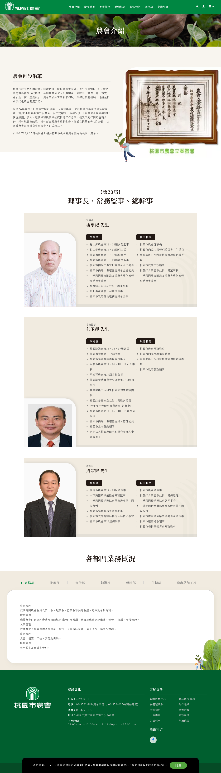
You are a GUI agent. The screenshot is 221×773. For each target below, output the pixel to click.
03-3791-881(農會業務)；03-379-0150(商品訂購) (107, 704)
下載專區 (155, 715)
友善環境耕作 (158, 704)
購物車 (149, 6)
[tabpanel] (110, 260)
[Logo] (22, 5)
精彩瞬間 (184, 715)
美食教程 (104, 6)
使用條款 (184, 720)
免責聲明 (155, 720)
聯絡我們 (135, 6)
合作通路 (184, 704)
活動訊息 (120, 6)
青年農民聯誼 (187, 699)
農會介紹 (74, 6)
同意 (178, 765)
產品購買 (89, 6)
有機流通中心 (158, 699)
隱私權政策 (158, 765)
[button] (197, 6)
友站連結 (155, 710)
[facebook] (153, 739)
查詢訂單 (162, 6)
